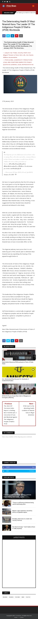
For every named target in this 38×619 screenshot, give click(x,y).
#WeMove (21, 166)
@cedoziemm (28, 166)
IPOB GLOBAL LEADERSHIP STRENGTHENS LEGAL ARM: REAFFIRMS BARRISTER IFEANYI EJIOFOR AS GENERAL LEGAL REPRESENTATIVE (18, 62)
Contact (22, 617)
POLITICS (28, 597)
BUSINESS (11, 597)
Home (15, 617)
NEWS (23, 597)
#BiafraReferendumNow (11, 166)
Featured (17, 597)
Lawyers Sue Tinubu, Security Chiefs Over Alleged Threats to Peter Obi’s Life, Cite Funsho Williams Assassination (18, 55)
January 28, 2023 (9, 174)
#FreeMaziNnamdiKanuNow (17, 164)
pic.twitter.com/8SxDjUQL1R (12, 168)
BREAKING (5, 597)
